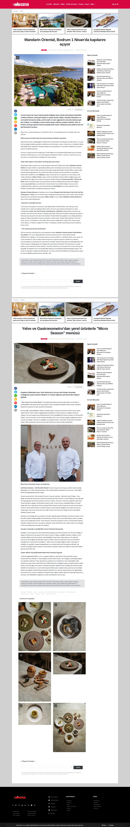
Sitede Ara (96, 800)
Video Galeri (54, 800)
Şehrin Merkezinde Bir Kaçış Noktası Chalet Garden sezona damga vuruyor (105, 155)
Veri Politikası (16, 815)
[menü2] (34, 677)
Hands (36, 402)
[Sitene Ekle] (35, 805)
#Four (43, 594)
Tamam (111, 825)
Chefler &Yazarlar (71, 4)
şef (64, 402)
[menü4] (34, 714)
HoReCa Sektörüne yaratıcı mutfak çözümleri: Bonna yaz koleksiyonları (105, 133)
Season (28, 402)
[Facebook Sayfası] (14, 805)
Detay (104, 825)
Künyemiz (54, 810)
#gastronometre (53, 592)
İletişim (52, 813)
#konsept (23, 592)
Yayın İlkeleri (16, 813)
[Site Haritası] (32, 805)
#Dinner (54, 594)
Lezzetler (49, 4)
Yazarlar (52, 803)
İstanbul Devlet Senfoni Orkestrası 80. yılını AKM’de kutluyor (105, 78)
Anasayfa (15, 11)
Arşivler (53, 806)
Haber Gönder (31, 815)
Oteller (63, 4)
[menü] (34, 626)
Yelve (22, 413)
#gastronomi (62, 592)
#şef (46, 592)
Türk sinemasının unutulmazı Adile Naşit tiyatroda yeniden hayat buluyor (105, 85)
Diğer (92, 4)
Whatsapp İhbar (31, 813)
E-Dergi (81, 4)
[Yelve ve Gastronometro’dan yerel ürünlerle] (48, 363)
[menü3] (69, 663)
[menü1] (69, 626)
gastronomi (43, 413)
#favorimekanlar (71, 592)
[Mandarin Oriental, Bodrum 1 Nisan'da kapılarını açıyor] (48, 80)
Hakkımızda (16, 811)
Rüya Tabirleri (97, 806)
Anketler (96, 802)
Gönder (78, 281)
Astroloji (96, 808)
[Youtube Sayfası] (23, 805)
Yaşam (87, 4)
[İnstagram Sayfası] (20, 805)
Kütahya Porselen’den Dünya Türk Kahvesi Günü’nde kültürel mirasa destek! (105, 70)
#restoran (41, 592)
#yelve (35, 592)
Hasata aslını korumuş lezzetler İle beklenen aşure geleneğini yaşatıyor (105, 148)
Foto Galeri (54, 797)
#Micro (32, 594)
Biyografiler (97, 804)
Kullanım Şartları (31, 811)
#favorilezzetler (25, 594)
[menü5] (69, 727)
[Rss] (29, 805)
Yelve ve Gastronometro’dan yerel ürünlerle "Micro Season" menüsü (105, 140)
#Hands (48, 594)
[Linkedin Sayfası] (26, 805)
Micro (24, 402)
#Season (37, 594)
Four (32, 402)
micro (49, 542)
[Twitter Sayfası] (16, 805)
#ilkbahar (29, 592)
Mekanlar (56, 4)
